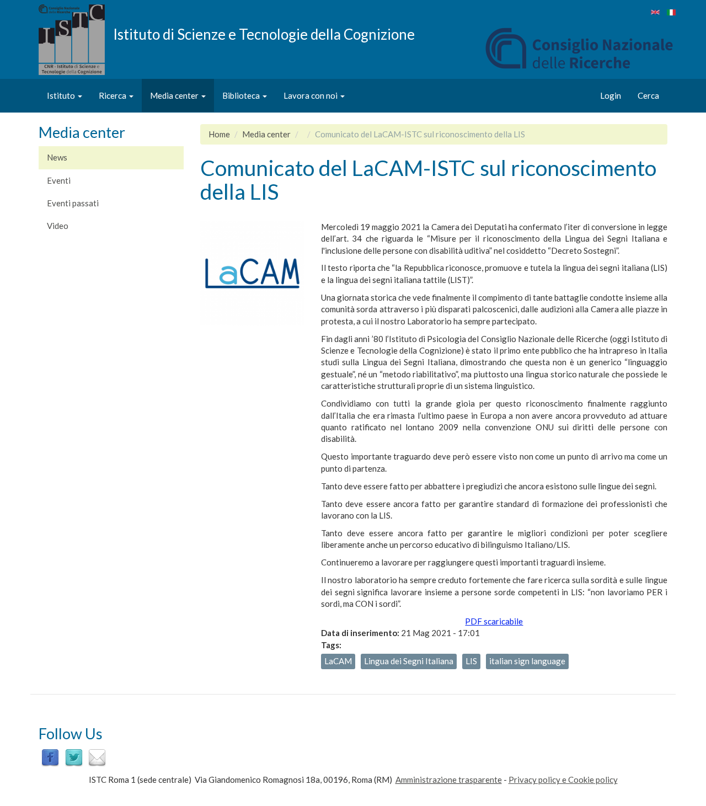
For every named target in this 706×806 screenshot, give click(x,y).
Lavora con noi (311, 95)
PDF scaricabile (494, 621)
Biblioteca (241, 95)
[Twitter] (74, 757)
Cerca (648, 95)
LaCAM (338, 661)
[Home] (76, 39)
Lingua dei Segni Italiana (408, 661)
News (57, 157)
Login (610, 95)
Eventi (59, 180)
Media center (175, 95)
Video (57, 226)
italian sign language (527, 661)
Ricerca (113, 95)
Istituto (62, 95)
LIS (471, 661)
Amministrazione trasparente (448, 779)
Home (219, 134)
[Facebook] (50, 757)
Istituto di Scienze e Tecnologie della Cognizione (264, 33)
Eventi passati (73, 203)
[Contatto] (97, 757)
